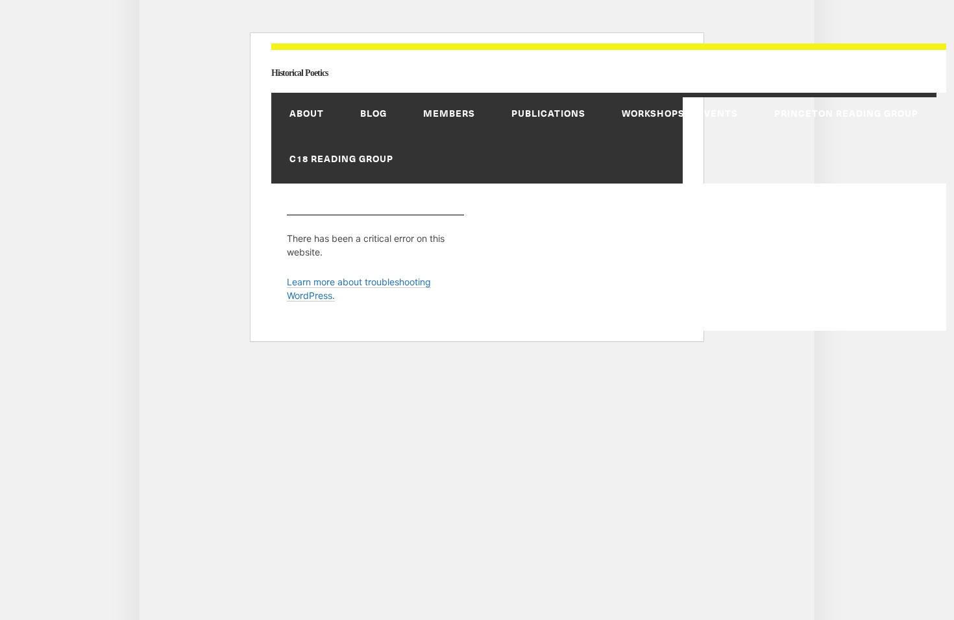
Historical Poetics (299, 73)
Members (449, 113)
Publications (548, 113)
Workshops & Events (680, 113)
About (306, 113)
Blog (373, 113)
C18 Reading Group (341, 158)
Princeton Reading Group (846, 113)
